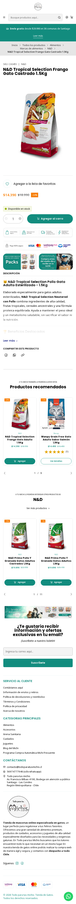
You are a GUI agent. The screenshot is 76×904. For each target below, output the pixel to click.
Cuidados (8, 738)
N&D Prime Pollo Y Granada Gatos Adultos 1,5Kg (56, 560)
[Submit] (59, 17)
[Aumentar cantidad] (20, 218)
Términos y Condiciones (16, 701)
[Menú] (4, 17)
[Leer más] (38, 612)
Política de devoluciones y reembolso (24, 696)
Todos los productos (33, 45)
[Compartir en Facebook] (6, 355)
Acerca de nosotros (14, 710)
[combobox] (35, 17)
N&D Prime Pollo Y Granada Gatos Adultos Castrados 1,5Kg (20, 560)
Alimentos (55, 45)
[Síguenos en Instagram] (17, 863)
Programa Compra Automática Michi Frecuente (29, 752)
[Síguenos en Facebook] (22, 863)
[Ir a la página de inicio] (38, 7)
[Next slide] (70, 473)
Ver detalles (56, 461)
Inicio (15, 45)
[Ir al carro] (72, 17)
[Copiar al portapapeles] (23, 355)
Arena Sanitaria (12, 734)
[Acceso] (67, 17)
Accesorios (9, 729)
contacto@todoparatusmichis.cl (24, 767)
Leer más (58, 32)
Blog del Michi (10, 748)
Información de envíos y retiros (20, 692)
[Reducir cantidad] (6, 218)
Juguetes (8, 743)
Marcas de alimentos (31, 48)
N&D (49, 48)
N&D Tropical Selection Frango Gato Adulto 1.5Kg (19, 439)
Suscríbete (38, 663)
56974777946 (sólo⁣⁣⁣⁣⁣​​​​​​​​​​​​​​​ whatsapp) (24, 771)
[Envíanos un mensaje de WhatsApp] (68, 896)
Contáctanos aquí (13, 687)
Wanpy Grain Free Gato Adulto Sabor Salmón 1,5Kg (56, 439)
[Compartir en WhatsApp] (14, 355)
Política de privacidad (15, 706)
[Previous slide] (6, 473)
